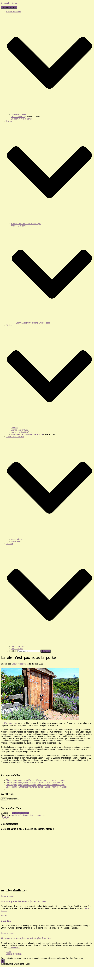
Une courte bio (17, 646)
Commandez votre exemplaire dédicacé (33, 323)
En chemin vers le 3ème (21, 119)
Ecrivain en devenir (19, 114)
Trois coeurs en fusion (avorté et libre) (27, 434)
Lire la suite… (14, 947)
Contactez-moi (17, 649)
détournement (10, 723)
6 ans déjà (6, 921)
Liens (8, 952)
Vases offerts (16, 539)
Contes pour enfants (19, 430)
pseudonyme (39, 815)
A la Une (4, 916)
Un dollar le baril (18, 117)
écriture (30, 815)
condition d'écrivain (19, 815)
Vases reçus (16, 541)
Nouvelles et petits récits (21, 432)
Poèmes (14, 428)
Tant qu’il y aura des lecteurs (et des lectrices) (23, 901)
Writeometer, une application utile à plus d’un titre (26, 938)
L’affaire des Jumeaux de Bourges (26, 224)
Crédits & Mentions (14, 954)
